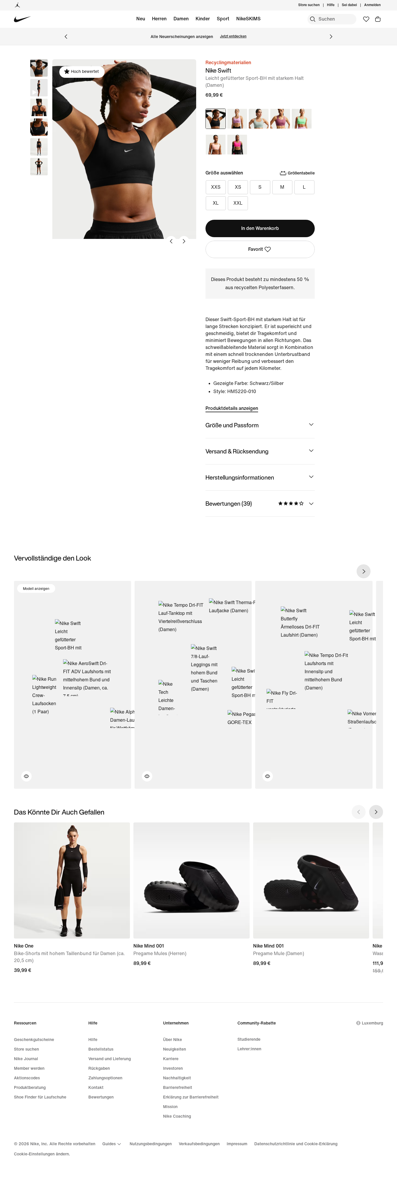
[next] (364, 571)
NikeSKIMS (248, 18)
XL (216, 203)
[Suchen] (312, 19)
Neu (140, 18)
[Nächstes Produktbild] (184, 241)
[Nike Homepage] (22, 19)
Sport (223, 18)
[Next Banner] (331, 37)
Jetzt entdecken (233, 36)
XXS (216, 187)
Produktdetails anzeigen (231, 408)
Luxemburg (372, 1023)
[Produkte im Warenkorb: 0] (378, 19)
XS (238, 187)
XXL (238, 203)
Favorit (255, 249)
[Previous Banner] (66, 37)
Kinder (203, 18)
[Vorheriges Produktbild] (171, 241)
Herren (159, 18)
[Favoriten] (366, 19)
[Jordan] (17, 5)
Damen (181, 18)
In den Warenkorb (260, 228)
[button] (39, 87)
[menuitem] (336, 5)
